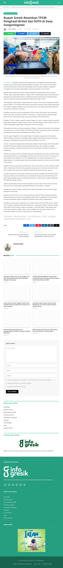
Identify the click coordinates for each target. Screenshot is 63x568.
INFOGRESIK (7, 82)
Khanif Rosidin (12, 29)
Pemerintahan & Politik (10, 13)
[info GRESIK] (31, 2)
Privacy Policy (37, 564)
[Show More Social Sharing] (52, 33)
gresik (45, 216)
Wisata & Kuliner (8, 428)
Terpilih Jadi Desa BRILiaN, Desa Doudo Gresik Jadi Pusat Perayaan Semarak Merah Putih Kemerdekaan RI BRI (46, 278)
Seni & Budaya (8, 423)
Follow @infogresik (47, 564)
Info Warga (7, 407)
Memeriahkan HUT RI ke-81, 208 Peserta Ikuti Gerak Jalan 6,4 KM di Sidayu (45, 330)
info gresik (52, 216)
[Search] (58, 3)
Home (12, 7)
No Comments (28, 29)
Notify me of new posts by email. (17, 386)
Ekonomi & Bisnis (8, 409)
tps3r (28, 219)
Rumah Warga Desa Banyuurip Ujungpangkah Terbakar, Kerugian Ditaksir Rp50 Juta (17, 331)
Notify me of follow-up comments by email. (19, 383)
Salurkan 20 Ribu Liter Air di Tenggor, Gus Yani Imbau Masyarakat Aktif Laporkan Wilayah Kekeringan (16, 278)
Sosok (5, 425)
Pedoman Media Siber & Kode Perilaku (22, 564)
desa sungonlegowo (34, 216)
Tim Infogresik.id (40, 560)
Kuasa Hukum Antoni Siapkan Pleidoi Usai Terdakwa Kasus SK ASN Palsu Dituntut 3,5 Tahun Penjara (17, 304)
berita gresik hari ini (20, 216)
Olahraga (6, 420)
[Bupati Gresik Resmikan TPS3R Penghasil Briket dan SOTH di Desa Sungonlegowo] (31, 74)
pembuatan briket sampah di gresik (14, 219)
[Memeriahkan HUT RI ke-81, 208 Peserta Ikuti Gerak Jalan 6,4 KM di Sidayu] (46, 319)
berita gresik (8, 216)
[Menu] (5, 3)
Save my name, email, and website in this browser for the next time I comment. (30, 380)
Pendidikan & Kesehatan (10, 417)
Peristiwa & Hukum (9, 415)
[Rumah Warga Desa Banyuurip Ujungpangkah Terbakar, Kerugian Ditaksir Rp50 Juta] (17, 319)
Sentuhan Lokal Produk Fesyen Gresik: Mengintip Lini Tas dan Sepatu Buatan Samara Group (44, 304)
